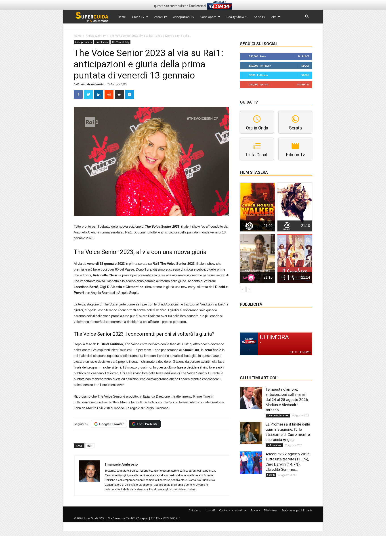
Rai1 (89, 445)
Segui (305, 65)
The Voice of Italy (120, 42)
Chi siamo (195, 510)
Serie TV (259, 17)
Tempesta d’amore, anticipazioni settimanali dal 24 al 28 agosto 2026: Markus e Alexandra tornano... (287, 399)
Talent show (102, 42)
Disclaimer (270, 510)
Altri (274, 17)
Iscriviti (303, 84)
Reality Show (235, 17)
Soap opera (208, 17)
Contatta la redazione (233, 510)
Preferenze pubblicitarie (297, 510)
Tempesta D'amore (277, 415)
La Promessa (274, 445)
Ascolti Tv (160, 17)
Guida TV (138, 17)
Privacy (255, 510)
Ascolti (271, 475)
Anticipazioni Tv (183, 17)
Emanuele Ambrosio (90, 84)
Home (122, 17)
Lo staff (210, 510)
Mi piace (303, 56)
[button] (307, 17)
